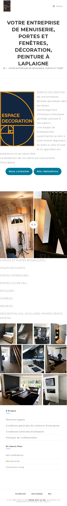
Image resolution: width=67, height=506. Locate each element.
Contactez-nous (15, 467)
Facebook (20, 494)
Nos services (13, 461)
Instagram (37, 494)
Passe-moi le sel (37, 500)
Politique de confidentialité (21, 437)
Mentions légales (15, 419)
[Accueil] (4, 68)
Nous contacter (19, 171)
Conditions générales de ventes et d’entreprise (33, 425)
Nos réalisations (47, 171)
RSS (50, 494)
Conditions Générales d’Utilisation (25, 431)
